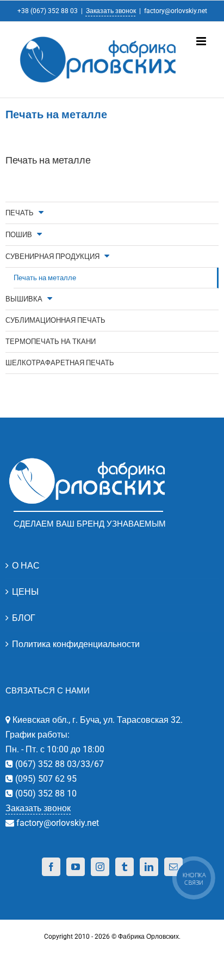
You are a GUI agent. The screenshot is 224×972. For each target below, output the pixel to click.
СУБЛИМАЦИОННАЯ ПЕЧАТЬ (55, 320)
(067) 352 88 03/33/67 (58, 764)
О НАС (26, 565)
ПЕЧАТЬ (19, 213)
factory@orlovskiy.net (175, 11)
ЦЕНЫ (25, 592)
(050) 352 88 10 (45, 793)
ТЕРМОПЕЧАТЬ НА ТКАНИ (50, 341)
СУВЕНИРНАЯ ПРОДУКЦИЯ (52, 256)
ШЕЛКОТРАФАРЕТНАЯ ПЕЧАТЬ (59, 363)
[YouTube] (75, 867)
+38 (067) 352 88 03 (47, 11)
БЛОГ (23, 618)
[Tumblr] (124, 867)
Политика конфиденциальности (76, 644)
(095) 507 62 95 (45, 779)
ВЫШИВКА (23, 299)
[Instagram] (100, 867)
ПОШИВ (18, 235)
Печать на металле (45, 278)
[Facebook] (51, 867)
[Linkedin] (149, 867)
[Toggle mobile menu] (202, 41)
